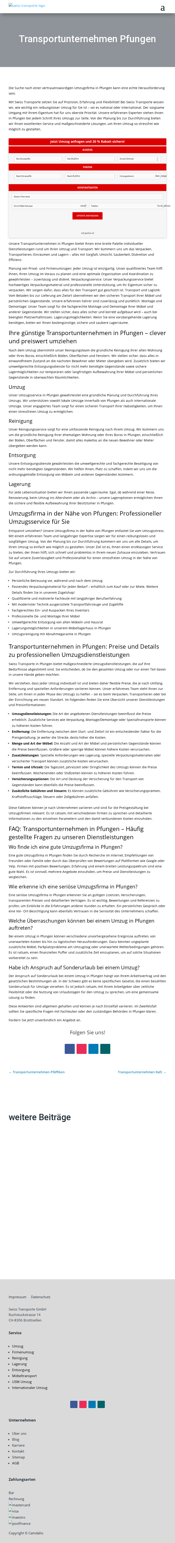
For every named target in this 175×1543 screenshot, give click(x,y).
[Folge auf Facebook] (70, 1049)
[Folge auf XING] (105, 1049)
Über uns (19, 1433)
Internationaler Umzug (29, 1387)
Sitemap (18, 1457)
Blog (15, 1439)
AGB (15, 1463)
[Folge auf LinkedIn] (93, 1049)
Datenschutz (40, 1297)
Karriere (18, 1445)
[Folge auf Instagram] (82, 1049)
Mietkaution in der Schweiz (42, 1191)
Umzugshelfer (28, 1233)
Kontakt (18, 1451)
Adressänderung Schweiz (40, 1148)
